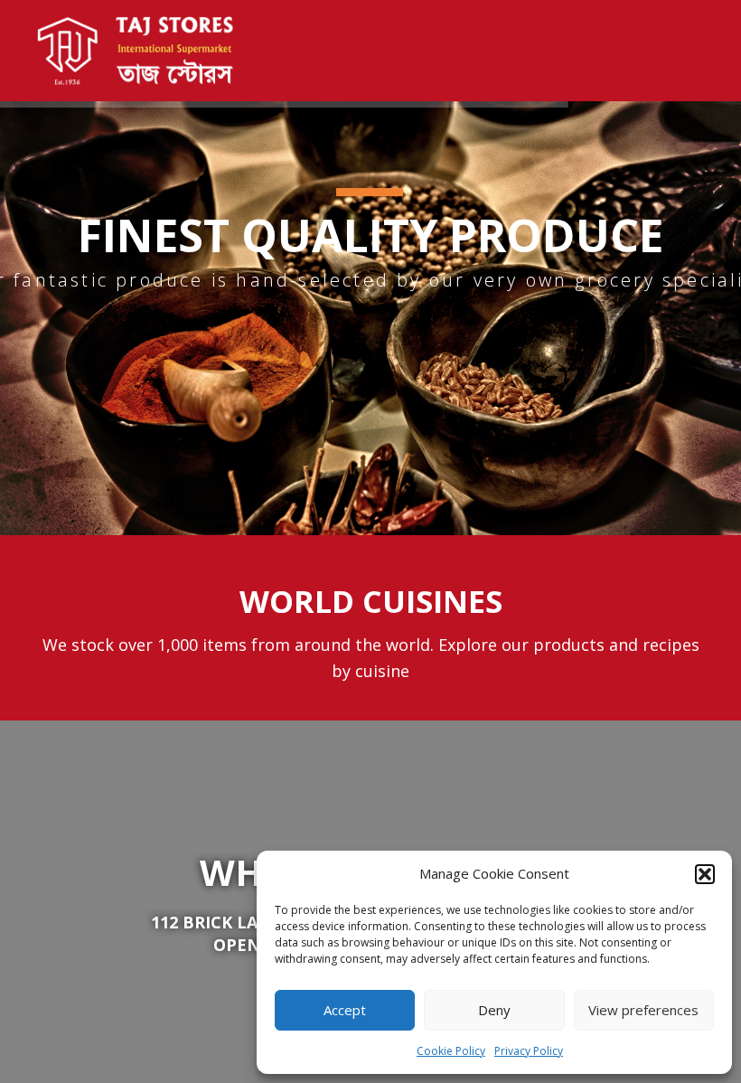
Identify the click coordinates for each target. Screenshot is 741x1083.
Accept (345, 1010)
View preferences (643, 1010)
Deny (494, 1010)
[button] (705, 874)
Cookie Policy (451, 1051)
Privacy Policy (528, 1051)
